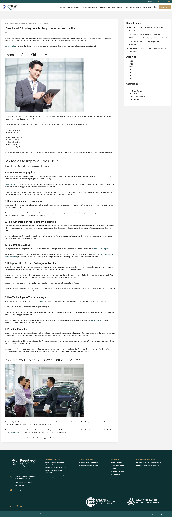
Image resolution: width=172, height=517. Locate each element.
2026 (131, 61)
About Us (62, 7)
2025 (131, 64)
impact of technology (36, 301)
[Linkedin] (169, 1)
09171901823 (28, 483)
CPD (131, 88)
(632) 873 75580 (19, 485)
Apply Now (165, 7)
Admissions (147, 7)
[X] (162, 1)
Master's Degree (135, 94)
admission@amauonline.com (22, 490)
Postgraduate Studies (137, 97)
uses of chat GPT (96, 320)
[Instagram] (165, 1)
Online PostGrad (10, 46)
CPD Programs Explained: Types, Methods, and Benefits (148, 38)
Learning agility (10, 184)
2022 (131, 73)
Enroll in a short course (13, 432)
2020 (131, 78)
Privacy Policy (152, 514)
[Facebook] (158, 1)
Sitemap (159, 514)
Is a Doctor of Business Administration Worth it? (145, 34)
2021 (131, 75)
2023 (131, 70)
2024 (131, 67)
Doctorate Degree (135, 91)
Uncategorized (134, 99)
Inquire (7, 438)
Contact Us (150, 1)
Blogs (155, 7)
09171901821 (19, 483)
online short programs (101, 249)
